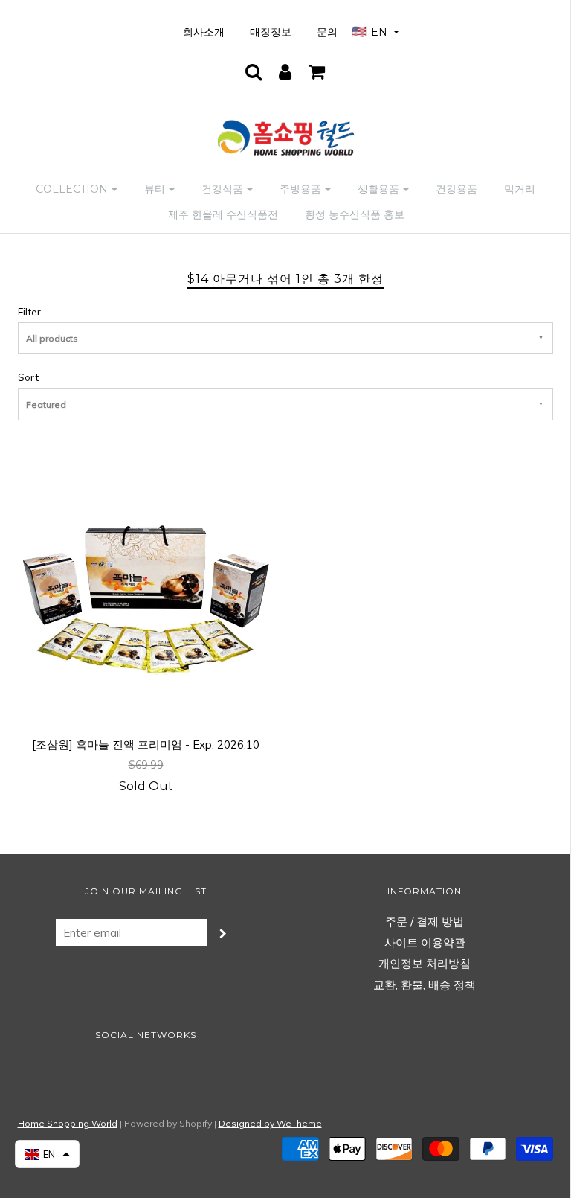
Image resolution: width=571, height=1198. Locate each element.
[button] (47, 1154)
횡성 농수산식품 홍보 (354, 214)
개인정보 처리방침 (424, 963)
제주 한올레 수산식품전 (223, 214)
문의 (327, 32)
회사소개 (204, 32)
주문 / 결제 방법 (424, 921)
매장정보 (270, 32)
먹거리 (519, 189)
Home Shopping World (67, 1123)
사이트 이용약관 (424, 942)
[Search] (253, 71)
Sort (28, 377)
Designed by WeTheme (270, 1123)
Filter (29, 311)
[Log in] (285, 71)
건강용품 (456, 189)
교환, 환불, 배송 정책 (424, 985)
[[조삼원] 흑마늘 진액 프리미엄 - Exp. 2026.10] (146, 592)
